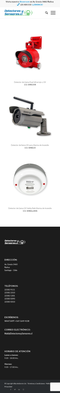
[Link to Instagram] (23, 389)
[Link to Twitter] (15, 389)
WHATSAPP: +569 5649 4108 (16, 321)
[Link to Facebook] (11, 389)
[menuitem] (45, 12)
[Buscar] (45, 12)
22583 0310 (9, 302)
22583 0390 (9, 299)
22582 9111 (9, 290)
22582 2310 (9, 292)
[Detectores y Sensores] (24, 12)
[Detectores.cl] (14, 244)
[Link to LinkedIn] (19, 389)
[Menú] (52, 12)
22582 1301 (9, 296)
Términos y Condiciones (36, 383)
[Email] (18, 334)
